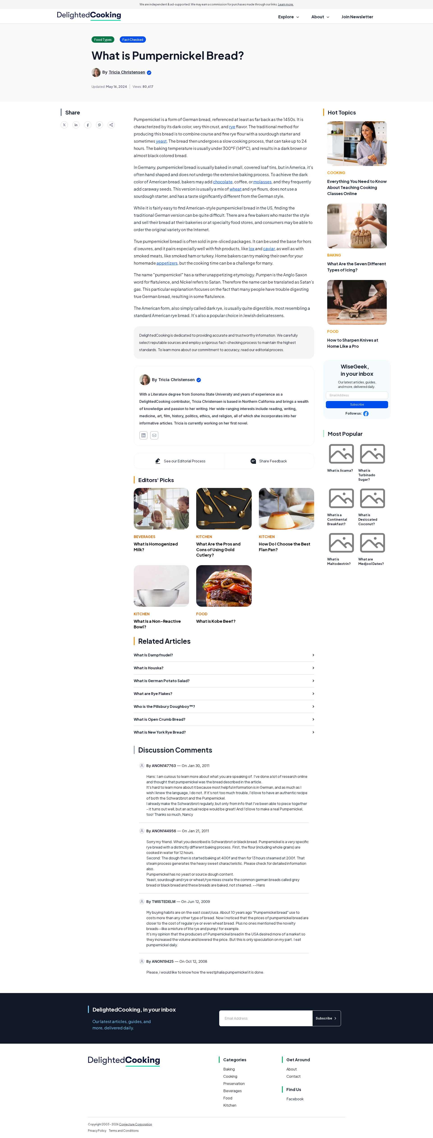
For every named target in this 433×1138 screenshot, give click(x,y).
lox (251, 248)
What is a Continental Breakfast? (337, 519)
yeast (161, 141)
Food (201, 613)
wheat (236, 188)
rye (232, 126)
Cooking (336, 172)
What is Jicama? (340, 470)
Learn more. (286, 4)
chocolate (223, 181)
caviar (269, 248)
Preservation (234, 1083)
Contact (293, 1076)
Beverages (144, 536)
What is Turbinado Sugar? (366, 474)
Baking (334, 255)
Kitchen (204, 536)
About (291, 1069)
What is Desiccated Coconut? (367, 519)
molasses (262, 181)
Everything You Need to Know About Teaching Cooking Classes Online (357, 187)
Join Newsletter (357, 16)
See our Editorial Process (184, 461)
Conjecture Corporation (135, 1124)
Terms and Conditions (124, 1130)
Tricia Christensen (127, 72)
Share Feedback (273, 461)
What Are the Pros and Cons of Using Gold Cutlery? (218, 549)
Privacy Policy (97, 1130)
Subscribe (357, 404)
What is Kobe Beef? (216, 621)
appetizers (167, 263)
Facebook (295, 1098)
